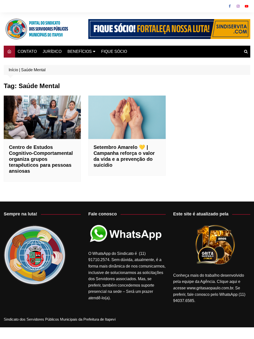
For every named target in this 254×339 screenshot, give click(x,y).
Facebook (229, 6)
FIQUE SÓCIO (114, 51)
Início (13, 70)
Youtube (246, 6)
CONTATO (27, 51)
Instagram (238, 6)
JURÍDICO (52, 51)
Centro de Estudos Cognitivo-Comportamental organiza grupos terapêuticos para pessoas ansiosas (41, 159)
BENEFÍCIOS (79, 51)
